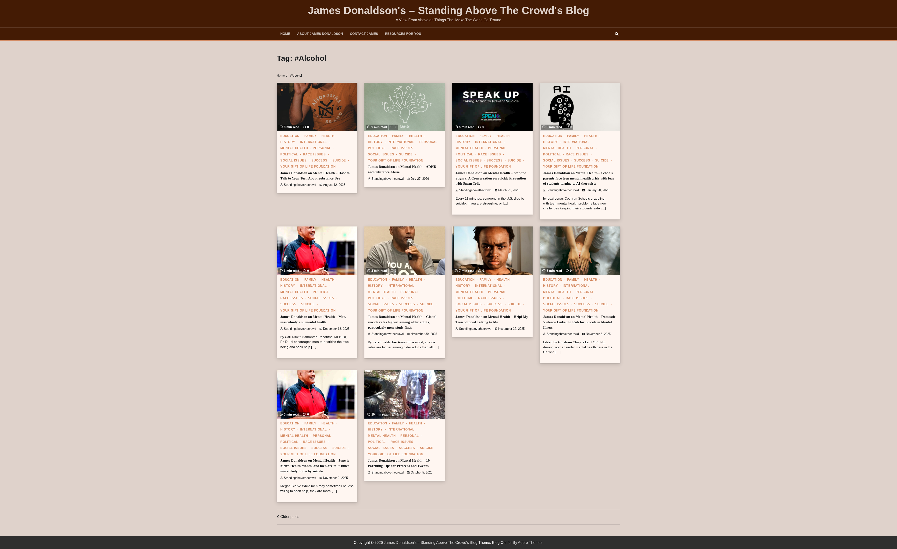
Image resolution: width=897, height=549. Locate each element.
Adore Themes (530, 543)
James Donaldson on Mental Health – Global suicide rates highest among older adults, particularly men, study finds (402, 322)
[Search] (616, 33)
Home (285, 34)
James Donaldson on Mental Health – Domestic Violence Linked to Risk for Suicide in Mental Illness (579, 322)
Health (328, 136)
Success (319, 160)
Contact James (364, 34)
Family (310, 136)
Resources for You (403, 34)
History (287, 142)
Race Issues (314, 154)
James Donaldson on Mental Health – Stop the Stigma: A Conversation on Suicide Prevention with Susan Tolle (491, 178)
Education (289, 136)
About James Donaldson (320, 34)
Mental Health (294, 148)
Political (289, 154)
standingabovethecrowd (300, 185)
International (313, 142)
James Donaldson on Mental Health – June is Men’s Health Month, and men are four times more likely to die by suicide (314, 465)
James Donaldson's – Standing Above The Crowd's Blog (448, 10)
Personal (322, 148)
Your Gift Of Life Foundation (307, 166)
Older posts (289, 517)
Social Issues (293, 160)
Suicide (339, 160)
